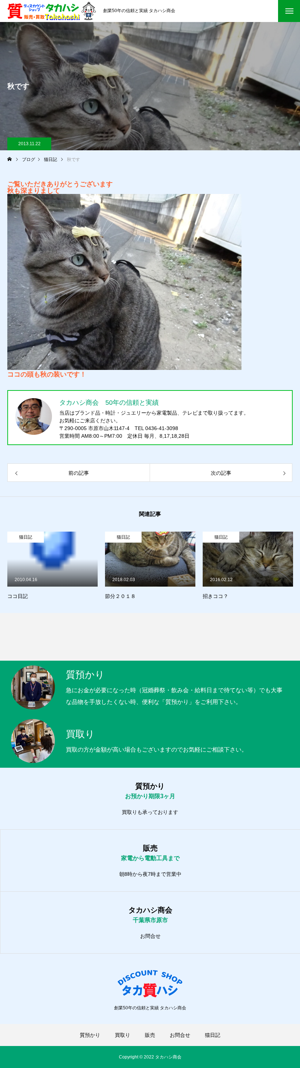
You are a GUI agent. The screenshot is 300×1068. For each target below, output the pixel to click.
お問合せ (150, 936)
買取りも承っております (150, 812)
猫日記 (25, 537)
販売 (150, 1035)
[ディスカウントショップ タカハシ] (51, 11)
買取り (122, 1035)
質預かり (90, 1035)
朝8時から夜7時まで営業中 (150, 874)
